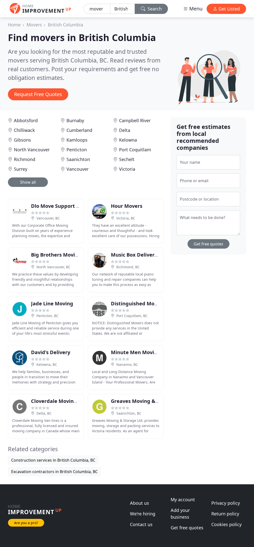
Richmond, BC (128, 267)
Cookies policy (226, 524)
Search (154, 9)
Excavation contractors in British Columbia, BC (54, 471)
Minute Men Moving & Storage (148, 352)
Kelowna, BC (46, 364)
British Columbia (65, 25)
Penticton (76, 150)
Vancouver (77, 169)
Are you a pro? (26, 522)
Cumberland (79, 130)
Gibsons (22, 140)
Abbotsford (26, 120)
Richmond (24, 159)
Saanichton (78, 159)
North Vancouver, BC (53, 267)
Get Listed (228, 9)
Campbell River (135, 120)
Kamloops (77, 140)
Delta (124, 130)
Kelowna (128, 140)
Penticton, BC (47, 315)
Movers (34, 25)
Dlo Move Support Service (62, 206)
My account (183, 499)
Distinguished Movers (138, 303)
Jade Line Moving (52, 303)
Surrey (20, 169)
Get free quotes (208, 244)
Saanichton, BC (128, 413)
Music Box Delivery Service (143, 254)
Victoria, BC (125, 218)
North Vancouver (32, 150)
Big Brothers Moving (56, 254)
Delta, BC (44, 413)
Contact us (141, 524)
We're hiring (142, 514)
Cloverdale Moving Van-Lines (66, 401)
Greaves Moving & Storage (143, 401)
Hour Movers (126, 206)
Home (14, 25)
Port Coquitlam (135, 150)
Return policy (225, 514)
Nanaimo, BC (127, 364)
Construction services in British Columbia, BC (53, 460)
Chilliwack (24, 130)
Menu (195, 8)
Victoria (127, 169)
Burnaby (75, 120)
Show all (28, 182)
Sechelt (126, 159)
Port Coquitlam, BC (132, 315)
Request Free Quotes (38, 94)
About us (139, 503)
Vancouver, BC (48, 218)
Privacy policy (225, 503)
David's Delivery (50, 352)
